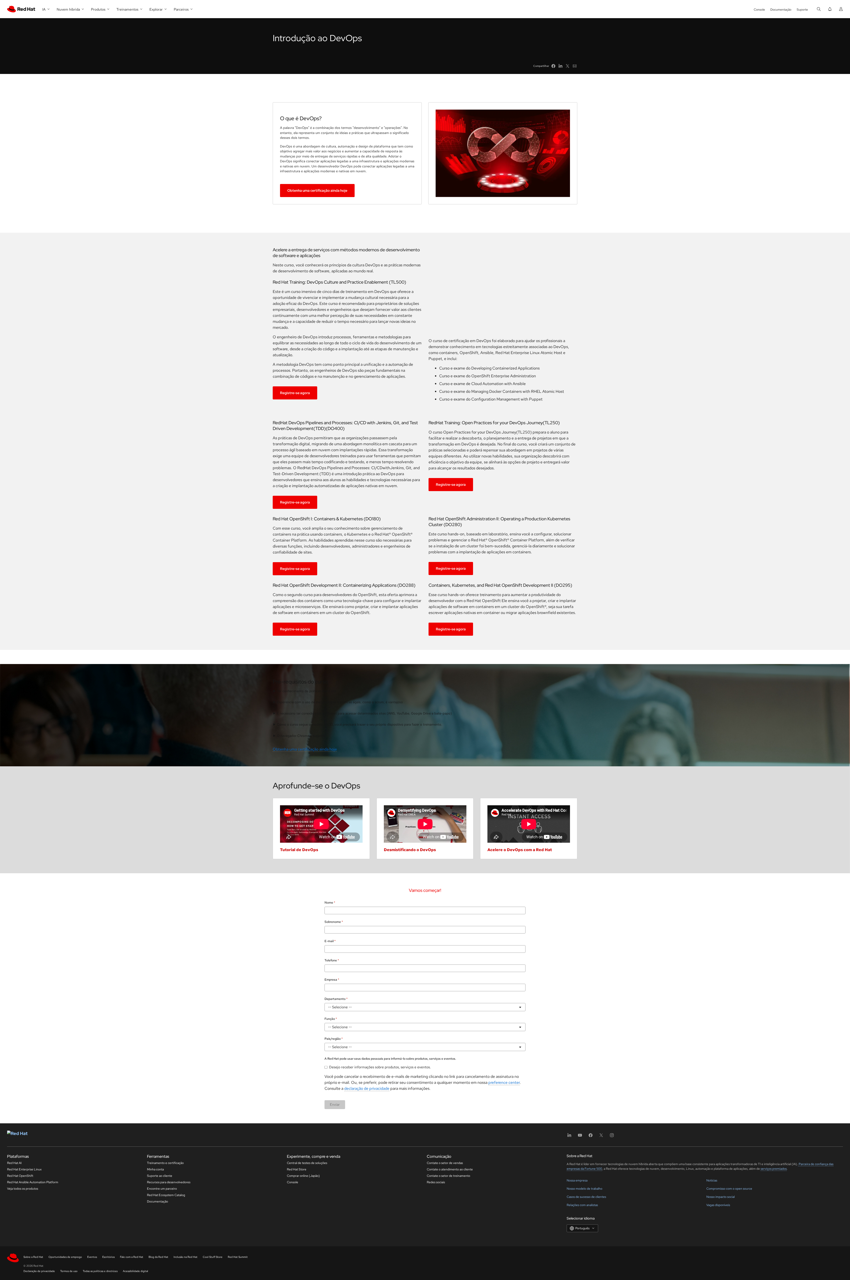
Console (759, 10)
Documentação (780, 10)
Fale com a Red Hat (131, 1257)
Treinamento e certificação (165, 1163)
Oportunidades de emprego (65, 1257)
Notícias (711, 1180)
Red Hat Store (296, 1169)
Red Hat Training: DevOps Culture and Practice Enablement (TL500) (339, 282)
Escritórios (108, 1257)
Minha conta (155, 1169)
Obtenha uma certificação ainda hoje (317, 190)
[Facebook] (590, 1136)
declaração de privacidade (366, 1088)
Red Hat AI (14, 1163)
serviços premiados (774, 1169)
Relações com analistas (582, 1205)
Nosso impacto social (720, 1197)
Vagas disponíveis (718, 1205)
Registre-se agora (295, 393)
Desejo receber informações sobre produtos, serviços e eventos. (380, 1067)
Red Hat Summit (238, 1257)
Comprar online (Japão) (303, 1176)
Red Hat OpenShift (20, 1176)
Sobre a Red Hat (33, 1257)
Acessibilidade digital (135, 1271)
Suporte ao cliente (159, 1176)
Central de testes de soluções (307, 1163)
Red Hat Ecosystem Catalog (166, 1195)
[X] (601, 1136)
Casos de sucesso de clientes (586, 1197)
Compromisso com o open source (729, 1189)
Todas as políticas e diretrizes (100, 1271)
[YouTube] (580, 1136)
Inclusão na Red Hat (185, 1257)
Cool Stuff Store (212, 1257)
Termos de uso (68, 1271)
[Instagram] (611, 1136)
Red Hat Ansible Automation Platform (32, 1182)
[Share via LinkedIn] (560, 66)
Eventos (92, 1257)
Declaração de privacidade (39, 1271)
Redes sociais (436, 1182)
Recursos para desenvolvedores (168, 1182)
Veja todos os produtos (22, 1189)
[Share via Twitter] (567, 66)
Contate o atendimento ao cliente (450, 1169)
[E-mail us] (574, 66)
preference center (504, 1082)
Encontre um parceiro (162, 1189)
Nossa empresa (577, 1180)
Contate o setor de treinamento (448, 1176)
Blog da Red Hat (158, 1257)
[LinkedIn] (569, 1136)
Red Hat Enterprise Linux (24, 1169)
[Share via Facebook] (553, 66)
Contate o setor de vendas (445, 1163)
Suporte (802, 10)
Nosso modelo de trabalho (584, 1189)
